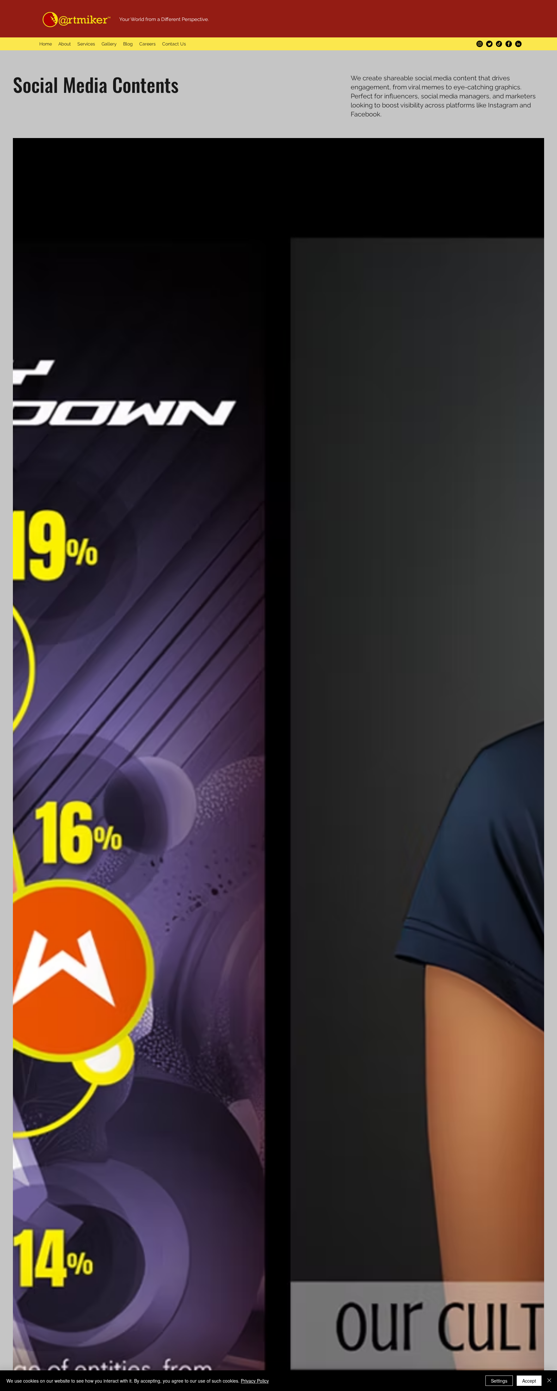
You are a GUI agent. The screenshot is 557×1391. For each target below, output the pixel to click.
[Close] (549, 1381)
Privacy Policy (255, 1380)
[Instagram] (479, 44)
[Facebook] (508, 44)
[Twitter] (489, 44)
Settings (499, 1380)
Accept (529, 1380)
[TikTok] (499, 44)
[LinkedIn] (518, 44)
